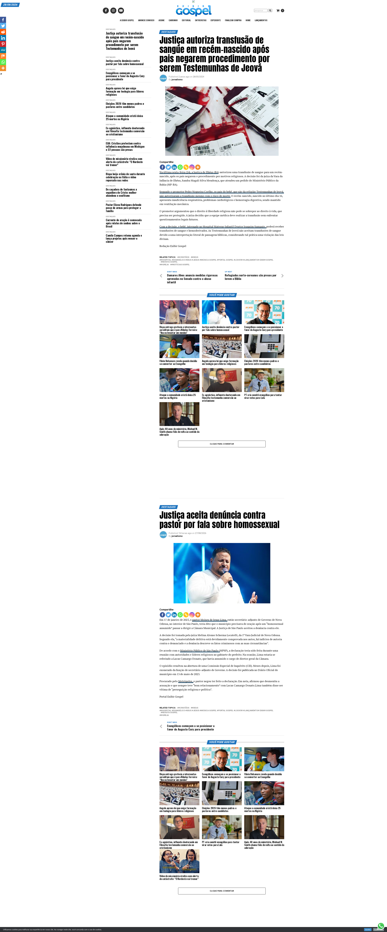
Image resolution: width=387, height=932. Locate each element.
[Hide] (1, 74)
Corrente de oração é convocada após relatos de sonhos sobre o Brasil (123, 223)
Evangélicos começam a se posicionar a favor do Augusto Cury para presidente (125, 76)
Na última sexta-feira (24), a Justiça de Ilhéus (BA (188, 172)
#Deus (195, 257)
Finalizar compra (233, 20)
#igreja (165, 265)
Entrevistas (200, 20)
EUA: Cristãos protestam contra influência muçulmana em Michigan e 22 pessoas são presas (125, 146)
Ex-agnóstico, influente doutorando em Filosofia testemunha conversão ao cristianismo (125, 131)
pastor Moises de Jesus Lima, (209, 619)
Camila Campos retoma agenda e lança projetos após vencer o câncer (124, 238)
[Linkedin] (174, 167)
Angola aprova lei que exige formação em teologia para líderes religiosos (125, 91)
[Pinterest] (3, 44)
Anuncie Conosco (146, 20)
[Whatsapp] (180, 167)
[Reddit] (3, 32)
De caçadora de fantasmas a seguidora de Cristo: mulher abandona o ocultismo (121, 192)
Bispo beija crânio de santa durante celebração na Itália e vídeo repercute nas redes (125, 177)
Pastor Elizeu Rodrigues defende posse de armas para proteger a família (123, 208)
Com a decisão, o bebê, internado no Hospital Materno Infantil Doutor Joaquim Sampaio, (212, 226)
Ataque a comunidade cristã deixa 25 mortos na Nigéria (124, 117)
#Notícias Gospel (180, 265)
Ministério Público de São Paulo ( (200, 650)
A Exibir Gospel (127, 20)
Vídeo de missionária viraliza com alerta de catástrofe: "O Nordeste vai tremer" (124, 162)
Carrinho (173, 20)
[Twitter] (168, 167)
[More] (197, 167)
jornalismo (177, 79)
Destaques (110, 29)
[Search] (270, 10)
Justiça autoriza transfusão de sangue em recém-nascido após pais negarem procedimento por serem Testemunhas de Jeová (125, 40)
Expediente (216, 20)
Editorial (186, 20)
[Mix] (3, 56)
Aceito (367, 929)
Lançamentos (261, 20)
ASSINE (161, 20)
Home (248, 20)
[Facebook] (162, 167)
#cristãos (184, 257)
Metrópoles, (185, 681)
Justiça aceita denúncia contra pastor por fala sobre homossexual (125, 62)
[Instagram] (192, 167)
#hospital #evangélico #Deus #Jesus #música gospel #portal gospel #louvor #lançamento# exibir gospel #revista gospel (217, 261)
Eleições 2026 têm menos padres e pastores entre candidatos (125, 105)
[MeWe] (3, 50)
